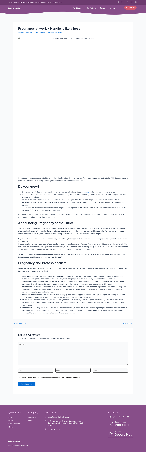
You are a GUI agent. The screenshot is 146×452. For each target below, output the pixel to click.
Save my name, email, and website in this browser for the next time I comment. (50, 378)
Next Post (127, 323)
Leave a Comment (25, 33)
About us (112, 8)
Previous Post (20, 323)
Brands (102, 8)
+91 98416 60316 (54, 429)
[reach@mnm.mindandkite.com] (45, 417)
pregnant (87, 192)
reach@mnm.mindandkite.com (58, 417)
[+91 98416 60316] (45, 429)
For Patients (91, 8)
